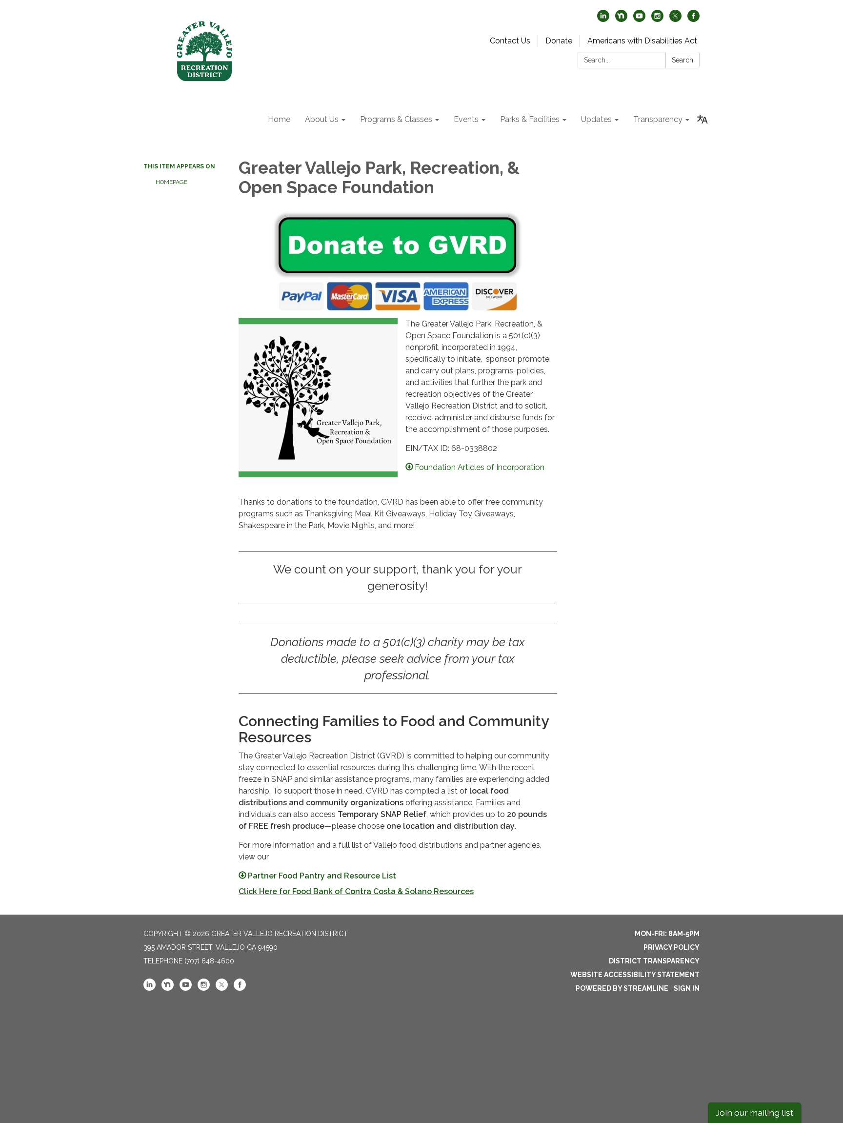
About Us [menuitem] (322, 119)
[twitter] (675, 19)
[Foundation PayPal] (397, 261)
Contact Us (510, 40)
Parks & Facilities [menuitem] (530, 119)
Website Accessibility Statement (635, 975)
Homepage (171, 182)
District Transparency (654, 961)
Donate (558, 40)
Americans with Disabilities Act (642, 40)
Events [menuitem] (466, 119)
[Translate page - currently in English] (702, 119)
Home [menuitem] (279, 119)
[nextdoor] (621, 19)
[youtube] (639, 19)
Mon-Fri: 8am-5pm (667, 934)
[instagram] (657, 19)
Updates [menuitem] (596, 119)
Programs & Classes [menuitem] (396, 119)
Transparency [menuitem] (657, 119)
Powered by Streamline (622, 988)
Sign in (687, 988)
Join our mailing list (754, 1112)
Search (682, 60)
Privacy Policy (671, 947)
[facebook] (693, 19)
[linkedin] (603, 19)
